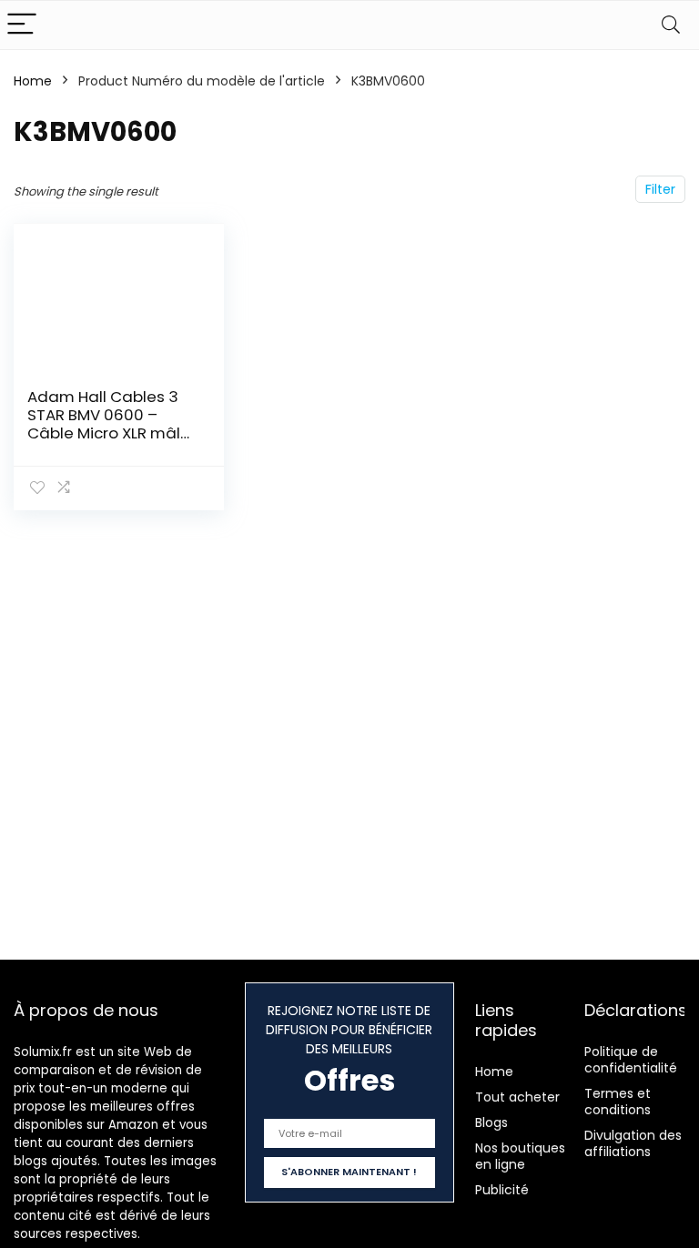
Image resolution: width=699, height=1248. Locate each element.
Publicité (502, 1190)
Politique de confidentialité (630, 1059)
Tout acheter (517, 1097)
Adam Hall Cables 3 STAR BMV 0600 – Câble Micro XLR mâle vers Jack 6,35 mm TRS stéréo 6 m (108, 433)
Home (33, 81)
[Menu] (22, 25)
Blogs (491, 1122)
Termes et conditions (617, 1101)
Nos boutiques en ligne (520, 1156)
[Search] (671, 25)
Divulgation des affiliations (633, 1143)
